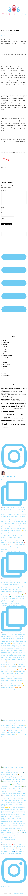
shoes (24, 420)
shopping (15, 424)
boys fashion (23, 388)
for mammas (13, 400)
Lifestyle (5, 349)
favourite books (18, 394)
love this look (20, 406)
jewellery (21, 403)
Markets (5, 351)
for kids (4, 400)
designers (15, 391)
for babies (4, 397)
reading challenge (19, 418)
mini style (10, 415)
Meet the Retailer (7, 360)
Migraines (5, 362)
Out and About (6, 364)
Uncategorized (6, 375)
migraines (3, 414)
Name (3, 207)
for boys (10, 397)
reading (12, 418)
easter (20, 391)
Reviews (5, 366)
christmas (5, 391)
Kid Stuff (5, 346)
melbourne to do (18, 411)
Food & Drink (6, 342)
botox (17, 388)
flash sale (24, 394)
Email (3, 212)
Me (7, 167)
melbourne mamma (7, 409)
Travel (4, 373)
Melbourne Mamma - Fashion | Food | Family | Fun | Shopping (14, 10)
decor (10, 391)
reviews (4, 421)
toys (2, 427)
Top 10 (4, 371)
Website (3, 218)
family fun (5, 394)
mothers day (17, 414)
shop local (6, 424)
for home (21, 397)
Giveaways (5, 344)
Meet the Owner (7, 357)
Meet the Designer (7, 355)
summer (22, 424)
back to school (4, 388)
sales (9, 421)
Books (4, 340)
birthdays (9, 388)
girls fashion (5, 403)
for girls (16, 397)
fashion (12, 394)
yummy (6, 427)
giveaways (14, 403)
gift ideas (22, 400)
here (5, 130)
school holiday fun (17, 420)
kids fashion (11, 406)
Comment (4, 190)
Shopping (5, 368)
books (14, 388)
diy (18, 391)
